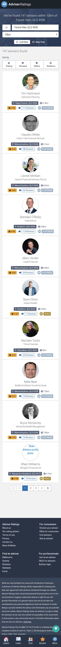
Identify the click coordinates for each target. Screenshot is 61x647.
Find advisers (46, 535)
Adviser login (45, 564)
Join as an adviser (47, 557)
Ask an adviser (46, 538)
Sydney (5, 561)
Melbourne (7, 557)
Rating (9, 66)
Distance (51, 66)
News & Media (9, 545)
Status (37, 66)
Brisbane (6, 564)
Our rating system (10, 531)
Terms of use (8, 535)
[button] (18, 641)
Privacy (5, 538)
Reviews (23, 66)
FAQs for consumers (49, 531)
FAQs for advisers (47, 561)
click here (27, 622)
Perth (5, 571)
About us (6, 528)
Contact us (7, 542)
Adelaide (6, 568)
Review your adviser (49, 528)
